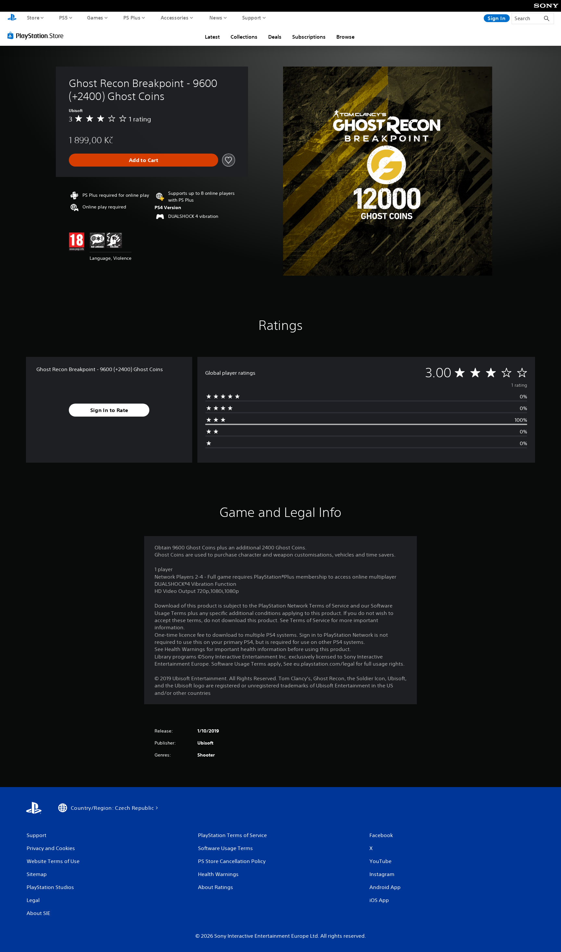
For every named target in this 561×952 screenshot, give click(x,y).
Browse (345, 36)
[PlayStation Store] (37, 35)
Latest (212, 36)
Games (95, 17)
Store (33, 17)
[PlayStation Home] (12, 18)
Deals (274, 36)
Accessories (175, 17)
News (215, 17)
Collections (244, 36)
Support (251, 17)
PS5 (63, 17)
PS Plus (132, 17)
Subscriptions (309, 36)
